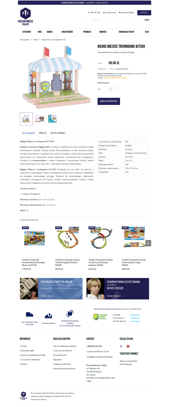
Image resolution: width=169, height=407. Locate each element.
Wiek (40, 32)
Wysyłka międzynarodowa (64, 368)
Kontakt (23, 364)
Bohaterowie (67, 32)
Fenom (43, 399)
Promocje (87, 32)
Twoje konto (110, 12)
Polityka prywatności (62, 364)
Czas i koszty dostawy (62, 350)
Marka (50, 32)
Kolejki (35, 39)
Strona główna (25, 39)
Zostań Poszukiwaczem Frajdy (32, 355)
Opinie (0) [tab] (42, 133)
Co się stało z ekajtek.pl (30, 359)
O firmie (23, 346)
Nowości (102, 32)
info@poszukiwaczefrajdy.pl (42, 396)
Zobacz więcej (47, 296)
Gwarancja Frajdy (126, 32)
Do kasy (144, 13)
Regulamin (57, 359)
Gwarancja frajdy (27, 350)
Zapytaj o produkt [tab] (57, 133)
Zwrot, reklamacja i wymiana (64, 346)
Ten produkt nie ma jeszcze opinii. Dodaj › (116, 52)
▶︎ (148, 243)
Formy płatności (60, 355)
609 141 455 (95, 12)
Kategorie (27, 32)
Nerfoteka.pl (126, 364)
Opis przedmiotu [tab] (28, 133)
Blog (147, 32)
